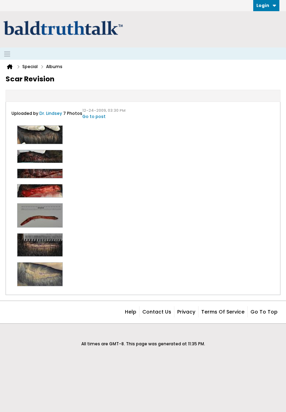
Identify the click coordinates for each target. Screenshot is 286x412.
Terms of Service (222, 311)
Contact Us (156, 311)
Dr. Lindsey (50, 113)
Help (130, 311)
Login (262, 5)
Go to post (94, 116)
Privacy (186, 311)
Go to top (264, 311)
